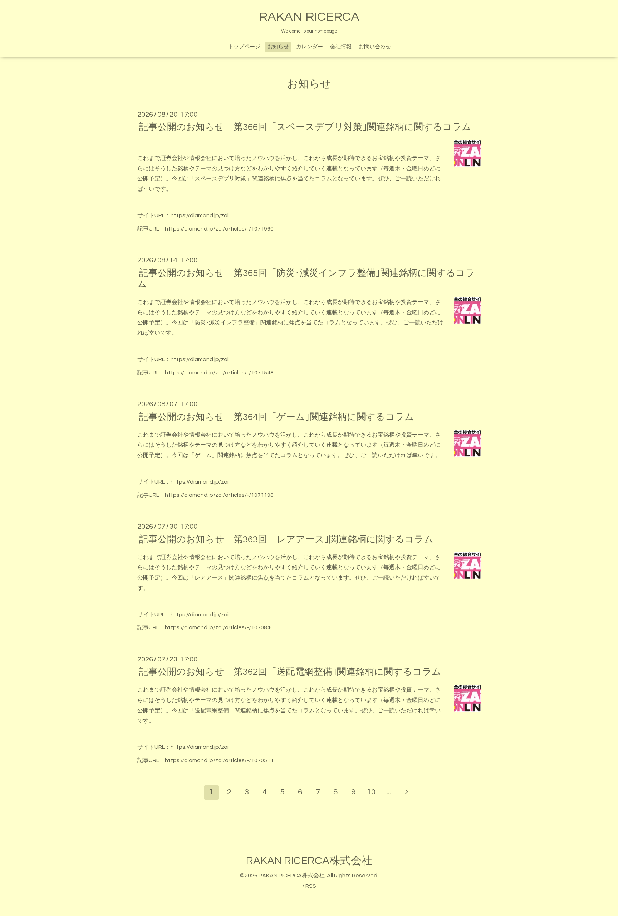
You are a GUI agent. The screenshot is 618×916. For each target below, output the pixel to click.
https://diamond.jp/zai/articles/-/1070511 (219, 760)
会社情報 (341, 46)
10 (371, 792)
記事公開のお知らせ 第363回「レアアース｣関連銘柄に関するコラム (286, 539)
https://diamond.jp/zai (200, 215)
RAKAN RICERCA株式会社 (309, 860)
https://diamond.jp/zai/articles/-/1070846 (219, 627)
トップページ (244, 46)
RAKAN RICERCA (309, 17)
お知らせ (278, 46)
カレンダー (309, 46)
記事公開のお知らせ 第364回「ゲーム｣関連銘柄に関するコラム (276, 416)
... (389, 792)
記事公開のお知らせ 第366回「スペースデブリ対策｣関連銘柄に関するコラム (305, 127)
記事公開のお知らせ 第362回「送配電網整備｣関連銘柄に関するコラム (290, 672)
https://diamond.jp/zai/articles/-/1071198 (219, 495)
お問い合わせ (375, 46)
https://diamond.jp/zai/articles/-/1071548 (219, 372)
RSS (310, 886)
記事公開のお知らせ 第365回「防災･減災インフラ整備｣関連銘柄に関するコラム (306, 278)
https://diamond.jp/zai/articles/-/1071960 (219, 229)
